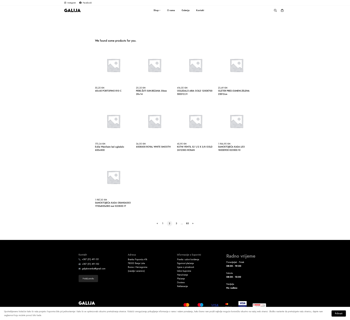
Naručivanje (182, 274)
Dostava (181, 282)
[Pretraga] (275, 10)
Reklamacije (182, 286)
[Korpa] (282, 10)
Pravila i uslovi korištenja (188, 259)
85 (187, 223)
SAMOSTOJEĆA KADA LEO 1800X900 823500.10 (231, 148)
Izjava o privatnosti (185, 267)
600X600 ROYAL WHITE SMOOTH (153, 146)
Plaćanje (181, 278)
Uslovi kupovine (184, 271)
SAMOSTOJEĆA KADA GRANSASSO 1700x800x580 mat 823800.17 (113, 204)
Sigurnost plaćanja (185, 263)
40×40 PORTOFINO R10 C (108, 90)
